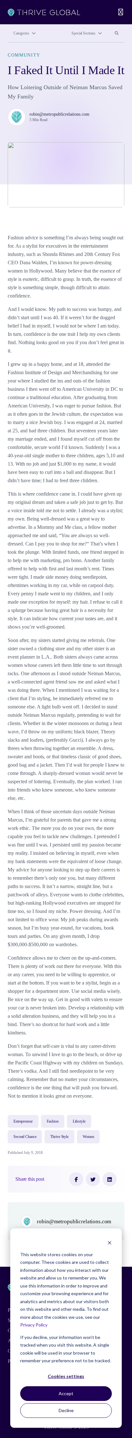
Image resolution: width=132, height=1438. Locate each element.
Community (24, 55)
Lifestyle (79, 1121)
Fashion (53, 1121)
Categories (21, 33)
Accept (66, 1393)
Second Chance (24, 1136)
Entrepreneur (23, 1121)
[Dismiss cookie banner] (109, 1242)
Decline (66, 1410)
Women (88, 1136)
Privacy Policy (33, 1324)
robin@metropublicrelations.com (59, 114)
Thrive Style (59, 1136)
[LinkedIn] (110, 1179)
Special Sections (83, 33)
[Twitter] (93, 1179)
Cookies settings (66, 1376)
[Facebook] (76, 1179)
